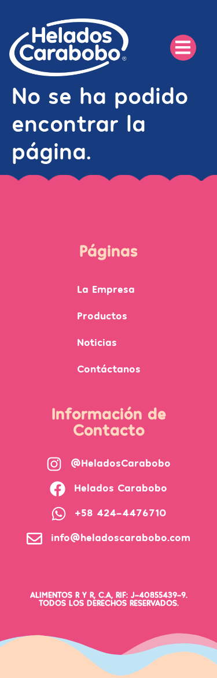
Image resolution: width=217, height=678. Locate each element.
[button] (183, 48)
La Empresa (106, 288)
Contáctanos (109, 368)
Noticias (97, 342)
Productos (102, 315)
